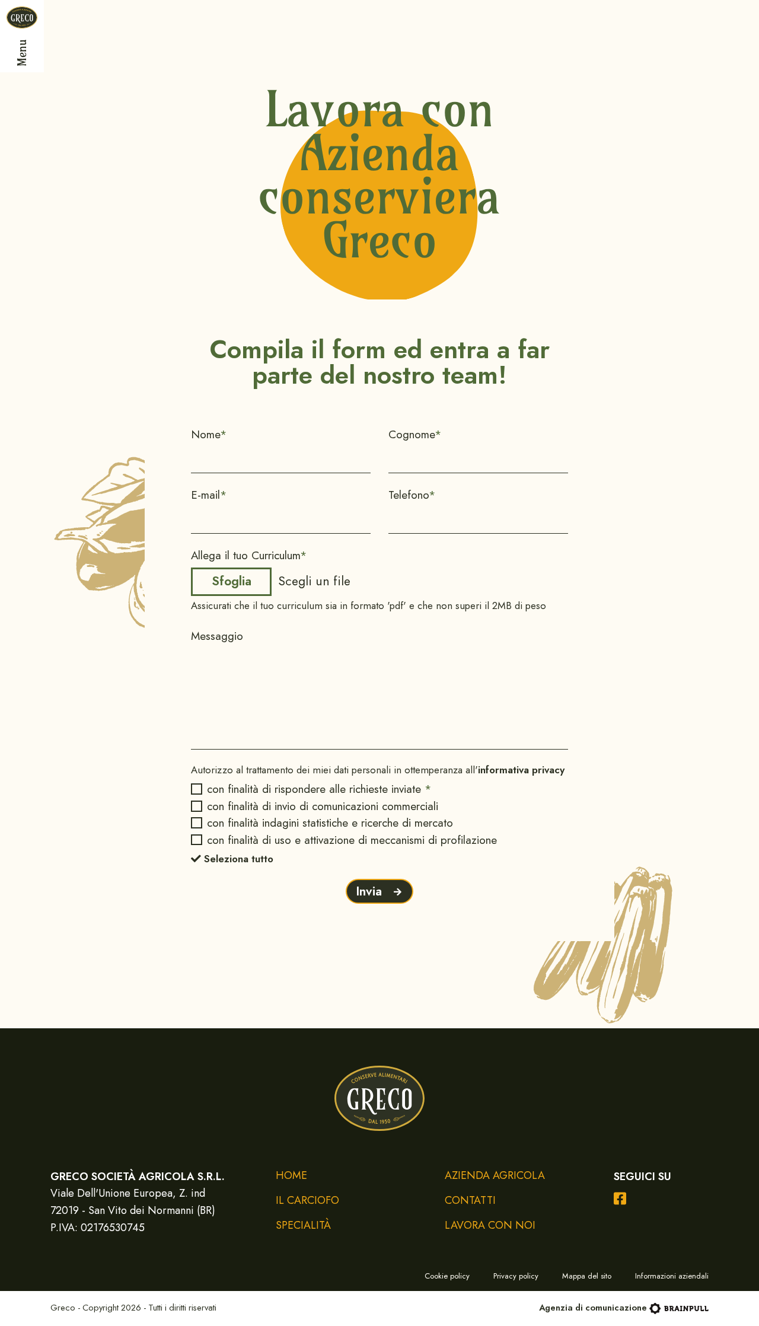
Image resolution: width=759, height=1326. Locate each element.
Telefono (412, 495)
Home (291, 1175)
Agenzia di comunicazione (593, 1307)
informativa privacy (521, 770)
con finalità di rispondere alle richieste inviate (319, 789)
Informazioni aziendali (672, 1276)
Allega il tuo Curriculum (249, 555)
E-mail (209, 495)
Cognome (415, 434)
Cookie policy (447, 1276)
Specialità (303, 1225)
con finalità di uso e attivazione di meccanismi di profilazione (351, 840)
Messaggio (217, 636)
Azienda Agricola (495, 1175)
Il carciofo (307, 1200)
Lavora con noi (490, 1225)
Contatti (470, 1200)
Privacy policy (515, 1276)
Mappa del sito (586, 1276)
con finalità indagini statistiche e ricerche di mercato (329, 823)
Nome (209, 434)
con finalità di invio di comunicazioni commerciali (322, 806)
